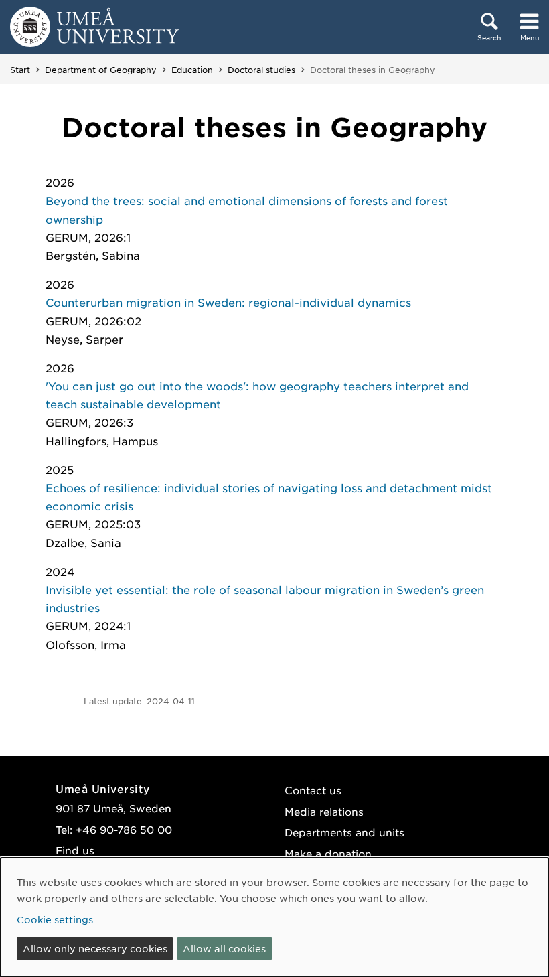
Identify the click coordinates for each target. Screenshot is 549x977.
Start (20, 69)
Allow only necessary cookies (95, 948)
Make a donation (328, 853)
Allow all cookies (224, 948)
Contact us (313, 789)
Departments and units (344, 832)
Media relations (324, 811)
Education (192, 69)
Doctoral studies (261, 69)
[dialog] (274, 917)
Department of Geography (101, 69)
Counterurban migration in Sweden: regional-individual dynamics (228, 302)
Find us (75, 850)
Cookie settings (55, 919)
